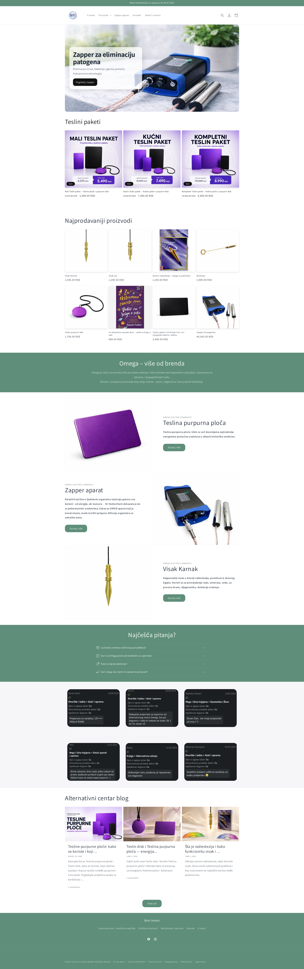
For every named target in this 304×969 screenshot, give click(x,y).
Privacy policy (119, 962)
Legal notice (200, 962)
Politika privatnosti (148, 928)
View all (152, 903)
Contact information (136, 962)
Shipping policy (171, 962)
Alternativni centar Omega (82, 962)
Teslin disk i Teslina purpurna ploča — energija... (151, 849)
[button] (104, 15)
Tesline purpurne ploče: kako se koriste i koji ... (92, 849)
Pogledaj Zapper (85, 82)
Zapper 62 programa (206, 332)
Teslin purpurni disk (74, 332)
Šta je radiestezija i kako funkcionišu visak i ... (205, 849)
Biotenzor (200, 276)
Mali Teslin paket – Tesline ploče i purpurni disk (87, 191)
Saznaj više (174, 447)
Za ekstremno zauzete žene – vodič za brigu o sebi (130, 333)
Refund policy (186, 962)
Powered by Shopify (102, 962)
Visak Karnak (71, 276)
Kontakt (191, 928)
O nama (202, 928)
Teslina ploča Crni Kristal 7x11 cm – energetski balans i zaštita (169, 333)
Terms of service (155, 962)
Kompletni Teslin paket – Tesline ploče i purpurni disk (206, 191)
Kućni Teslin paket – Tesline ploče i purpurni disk (146, 191)
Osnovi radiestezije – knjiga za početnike (171, 276)
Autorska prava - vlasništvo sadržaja (116, 928)
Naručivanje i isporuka (172, 928)
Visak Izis (113, 276)
